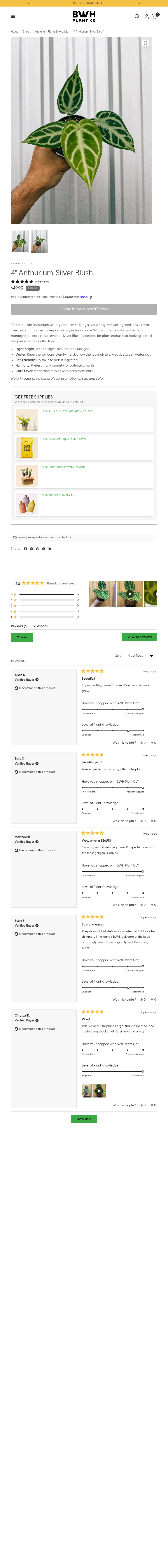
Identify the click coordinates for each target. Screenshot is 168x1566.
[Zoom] (145, 43)
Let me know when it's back (84, 309)
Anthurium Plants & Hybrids (51, 31)
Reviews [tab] (19, 627)
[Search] (137, 16)
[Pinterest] (37, 548)
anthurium (41, 325)
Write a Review (142, 638)
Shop (26, 31)
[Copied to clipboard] (49, 548)
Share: (15, 548)
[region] (123, 594)
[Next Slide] (153, 594)
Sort (118, 655)
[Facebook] (25, 548)
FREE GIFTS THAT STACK (84, 3)
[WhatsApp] (43, 548)
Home (14, 31)
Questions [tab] (40, 627)
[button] (30, 281)
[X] (31, 548)
